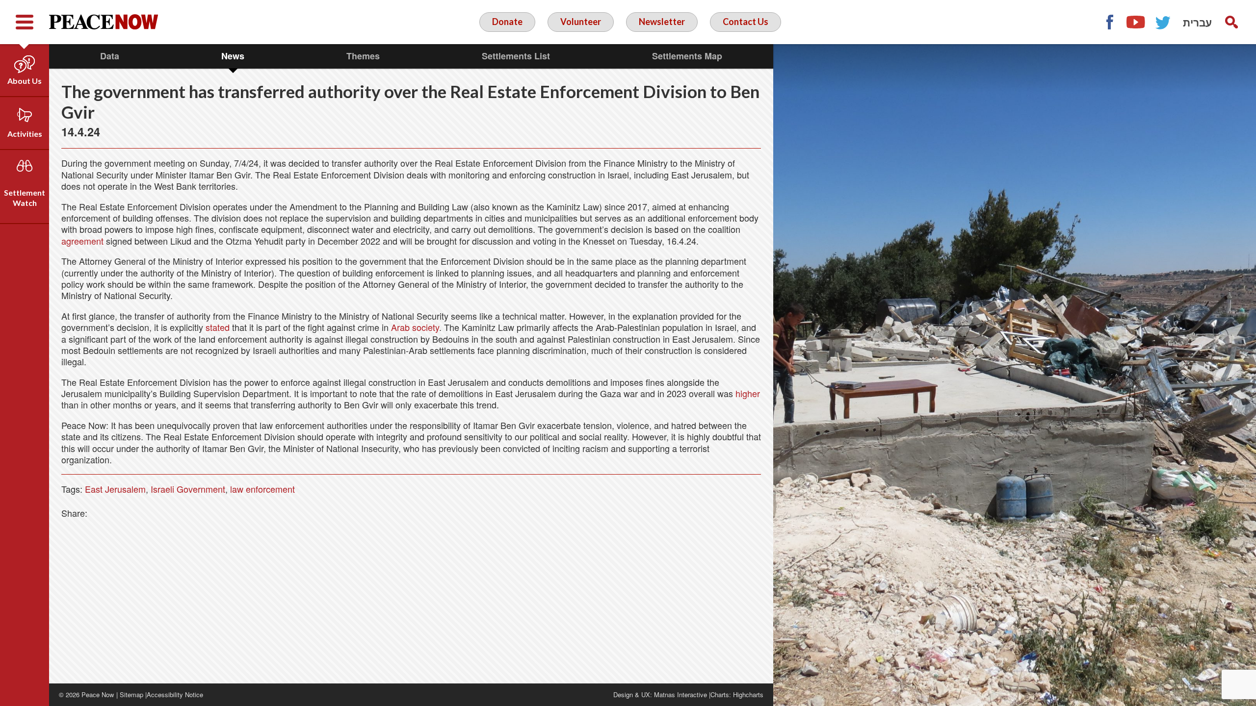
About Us (24, 80)
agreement (82, 240)
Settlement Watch (24, 197)
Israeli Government (188, 488)
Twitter (1163, 22)
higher (747, 393)
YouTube (1136, 22)
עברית (1197, 22)
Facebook (1109, 22)
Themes (363, 56)
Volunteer (580, 21)
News (232, 56)
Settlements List (516, 56)
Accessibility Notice (175, 694)
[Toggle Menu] (24, 22)
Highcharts (748, 694)
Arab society (415, 327)
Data (109, 56)
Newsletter (662, 21)
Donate (507, 21)
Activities (24, 133)
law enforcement (262, 488)
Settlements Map (687, 56)
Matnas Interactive (680, 694)
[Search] (1231, 22)
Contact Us (745, 21)
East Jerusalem (115, 488)
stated (218, 327)
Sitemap (131, 694)
